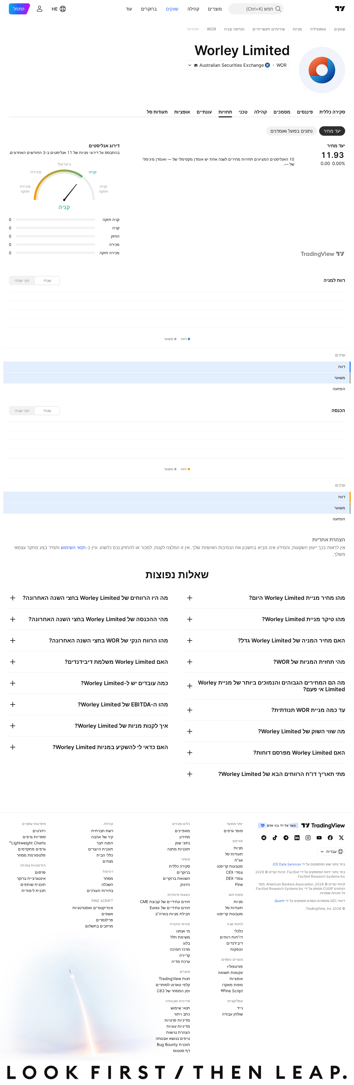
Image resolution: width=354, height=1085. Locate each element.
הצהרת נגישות (178, 1032)
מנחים (108, 861)
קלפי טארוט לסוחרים (173, 984)
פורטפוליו (235, 966)
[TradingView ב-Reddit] (264, 838)
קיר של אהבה (102, 836)
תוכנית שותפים (33, 884)
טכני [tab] (243, 112)
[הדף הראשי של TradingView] (340, 9)
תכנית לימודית (34, 890)
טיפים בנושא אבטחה (173, 1038)
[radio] (47, 280)
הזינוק (185, 884)
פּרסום (40, 872)
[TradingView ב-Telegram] (286, 838)
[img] (195, 65)
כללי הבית (105, 855)
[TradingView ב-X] (341, 838)
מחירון (184, 836)
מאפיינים (182, 830)
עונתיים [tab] (204, 112)
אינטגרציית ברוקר (31, 878)
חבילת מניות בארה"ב (172, 913)
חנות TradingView (174, 978)
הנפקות (236, 949)
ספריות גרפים (34, 836)
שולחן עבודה (232, 1014)
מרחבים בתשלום (99, 926)
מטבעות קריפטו (230, 866)
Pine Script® (232, 990)
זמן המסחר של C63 (173, 990)
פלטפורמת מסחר (31, 855)
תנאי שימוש (180, 1008)
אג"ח (239, 860)
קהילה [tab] (260, 112)
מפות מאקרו (232, 984)
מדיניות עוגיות (178, 1026)
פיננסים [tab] (305, 112)
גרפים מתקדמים (32, 849)
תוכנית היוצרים (100, 849)
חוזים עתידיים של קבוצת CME (165, 901)
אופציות (236, 978)
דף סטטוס (181, 1050)
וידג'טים (39, 830)
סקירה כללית (179, 866)
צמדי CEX (234, 872)
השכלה (107, 884)
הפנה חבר (105, 842)
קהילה (193, 9)
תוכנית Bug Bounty (173, 1044)
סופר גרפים (233, 830)
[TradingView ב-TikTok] (275, 838)
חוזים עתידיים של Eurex (170, 907)
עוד (129, 9)
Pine (239, 884)
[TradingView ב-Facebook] (330, 838)
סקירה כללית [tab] (332, 112)
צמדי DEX (234, 878)
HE (55, 9)
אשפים (107, 913)
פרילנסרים (104, 919)
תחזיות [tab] (225, 112)
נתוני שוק (182, 842)
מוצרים (215, 9)
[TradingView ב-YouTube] (319, 838)
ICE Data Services (287, 864)
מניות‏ (238, 847)
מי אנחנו (183, 931)
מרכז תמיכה (180, 949)
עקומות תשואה (230, 972)
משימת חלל (180, 937)
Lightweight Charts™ (27, 842)
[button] (203, 8)
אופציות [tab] (182, 112)
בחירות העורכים (100, 890)
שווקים (172, 9)
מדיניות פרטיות (177, 1020)
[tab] (332, 131)
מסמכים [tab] (282, 112)
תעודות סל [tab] (157, 112)
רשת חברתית (102, 830)
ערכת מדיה (180, 961)
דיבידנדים (235, 943)
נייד (240, 1008)
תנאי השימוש (73, 547)
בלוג (186, 943)
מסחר (108, 878)
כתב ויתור (182, 1014)
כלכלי (238, 931)
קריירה (184, 955)
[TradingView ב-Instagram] (308, 838)
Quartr (279, 901)
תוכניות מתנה (178, 849)
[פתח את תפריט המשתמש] (39, 8)
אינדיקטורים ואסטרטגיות (92, 907)
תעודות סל (234, 854)
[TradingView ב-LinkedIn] (297, 838)
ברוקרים (149, 9)
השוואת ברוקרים (176, 878)
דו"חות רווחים (231, 937)
